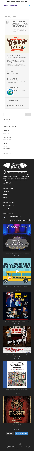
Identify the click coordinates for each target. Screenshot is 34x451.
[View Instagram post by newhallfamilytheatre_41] (29, 249)
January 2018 (6, 133)
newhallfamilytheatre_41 (16, 226)
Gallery (5, 197)
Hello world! (6, 122)
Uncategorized (7, 139)
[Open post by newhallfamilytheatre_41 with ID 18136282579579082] (17, 409)
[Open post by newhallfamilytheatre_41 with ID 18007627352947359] (17, 374)
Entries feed (6, 148)
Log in (5, 146)
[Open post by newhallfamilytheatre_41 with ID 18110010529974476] (17, 306)
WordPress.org (7, 153)
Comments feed (7, 151)
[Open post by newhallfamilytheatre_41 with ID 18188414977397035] (17, 271)
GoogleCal (19, 105)
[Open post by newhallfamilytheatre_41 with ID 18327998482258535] (17, 339)
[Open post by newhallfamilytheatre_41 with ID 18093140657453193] (17, 237)
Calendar (12, 105)
